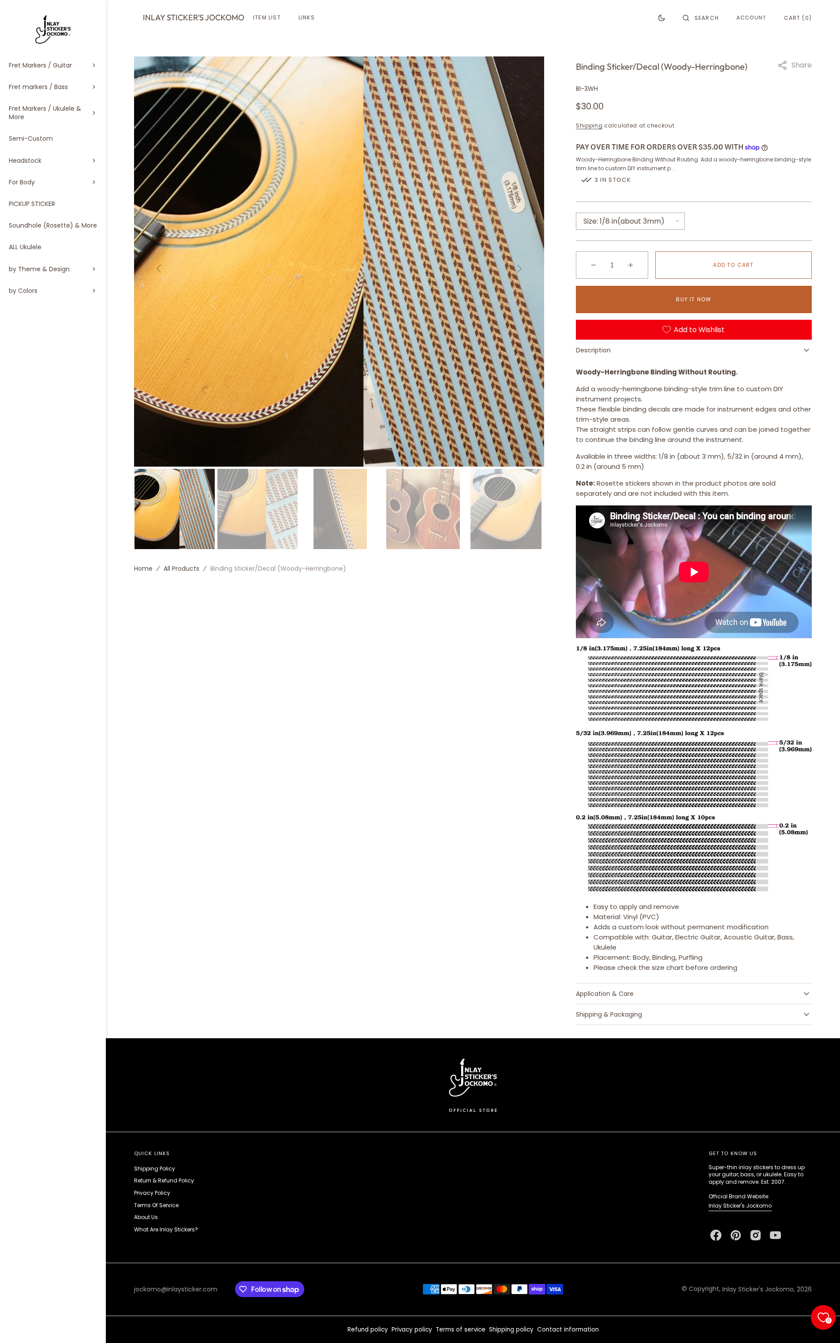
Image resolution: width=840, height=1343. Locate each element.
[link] (472, 1085)
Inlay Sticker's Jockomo (740, 1205)
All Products (181, 568)
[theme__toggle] (661, 17)
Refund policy (367, 1329)
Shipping (589, 125)
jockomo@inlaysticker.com (175, 1289)
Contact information (568, 1329)
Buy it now (693, 299)
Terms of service (460, 1329)
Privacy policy (412, 1329)
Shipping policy (511, 1329)
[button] (701, 17)
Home (143, 568)
